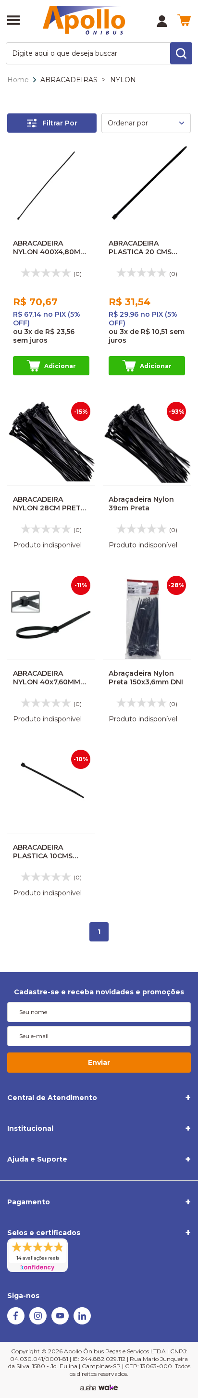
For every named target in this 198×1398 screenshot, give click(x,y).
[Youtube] (60, 1322)
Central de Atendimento (52, 1097)
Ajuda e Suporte (37, 1159)
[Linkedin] (82, 1322)
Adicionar (60, 366)
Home (18, 79)
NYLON (123, 79)
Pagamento (28, 1202)
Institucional (30, 1128)
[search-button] (181, 53)
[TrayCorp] (108, 1388)
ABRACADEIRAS (69, 79)
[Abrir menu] (13, 21)
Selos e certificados (43, 1232)
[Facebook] (16, 1322)
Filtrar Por (59, 123)
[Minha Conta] (162, 21)
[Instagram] (38, 1322)
